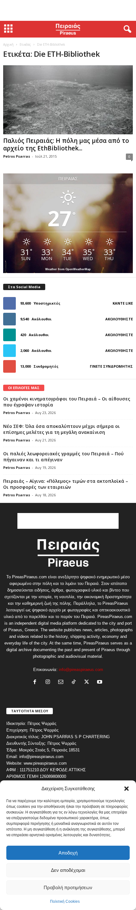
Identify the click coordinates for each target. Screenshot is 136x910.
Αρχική (8, 44)
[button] (126, 788)
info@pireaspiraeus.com (81, 669)
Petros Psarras (16, 156)
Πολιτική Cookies (65, 901)
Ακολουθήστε (119, 319)
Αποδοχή (68, 852)
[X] (88, 682)
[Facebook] (36, 682)
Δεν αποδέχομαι (68, 870)
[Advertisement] (68, 10)
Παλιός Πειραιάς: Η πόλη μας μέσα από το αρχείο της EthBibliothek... (66, 144)
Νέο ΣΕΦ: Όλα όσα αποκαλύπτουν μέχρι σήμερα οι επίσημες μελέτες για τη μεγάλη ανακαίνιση (61, 429)
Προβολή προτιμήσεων (68, 887)
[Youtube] (100, 682)
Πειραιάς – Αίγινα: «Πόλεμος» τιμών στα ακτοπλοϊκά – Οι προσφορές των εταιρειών (65, 484)
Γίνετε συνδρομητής (111, 366)
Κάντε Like (123, 303)
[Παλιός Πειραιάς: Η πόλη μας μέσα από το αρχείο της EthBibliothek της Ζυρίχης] (68, 99)
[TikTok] (75, 682)
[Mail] (62, 682)
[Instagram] (49, 682)
